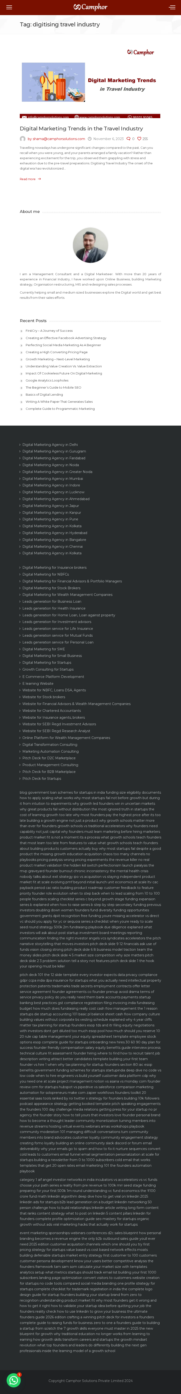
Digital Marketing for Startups (46, 662)
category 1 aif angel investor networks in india (57, 1180)
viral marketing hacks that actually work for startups (95, 1224)
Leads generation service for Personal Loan (58, 642)
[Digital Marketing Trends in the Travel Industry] (90, 82)
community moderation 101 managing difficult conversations (70, 1132)
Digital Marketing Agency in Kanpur (51, 512)
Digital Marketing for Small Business (52, 656)
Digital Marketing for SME (43, 649)
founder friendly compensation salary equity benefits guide (82, 1048)
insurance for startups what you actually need (90, 980)
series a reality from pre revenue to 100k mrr (86, 1185)
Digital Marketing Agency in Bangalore (54, 540)
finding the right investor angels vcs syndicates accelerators (96, 938)
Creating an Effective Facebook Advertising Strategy (66, 338)
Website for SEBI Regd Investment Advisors (59, 724)
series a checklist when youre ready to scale (117, 921)
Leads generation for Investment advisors (56, 622)
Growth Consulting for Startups (48, 669)
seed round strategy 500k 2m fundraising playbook (61, 927)
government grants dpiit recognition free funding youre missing (72, 916)
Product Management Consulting (50, 765)
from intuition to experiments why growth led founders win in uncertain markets (89, 803)
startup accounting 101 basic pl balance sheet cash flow (85, 1014)
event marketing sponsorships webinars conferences (63, 1233)
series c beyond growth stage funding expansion (115, 899)
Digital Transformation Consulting (49, 745)
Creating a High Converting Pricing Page (57, 352)
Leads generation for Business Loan (51, 601)
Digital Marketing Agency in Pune (50, 519)
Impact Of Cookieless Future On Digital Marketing (64, 373)
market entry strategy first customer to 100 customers (111, 1255)
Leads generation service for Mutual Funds (57, 635)
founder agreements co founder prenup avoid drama (95, 992)
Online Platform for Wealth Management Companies (66, 738)
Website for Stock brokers (43, 697)
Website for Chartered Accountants (51, 711)
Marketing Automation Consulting (50, 751)
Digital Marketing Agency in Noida (50, 465)
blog (23, 792)
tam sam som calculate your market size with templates (100, 1267)
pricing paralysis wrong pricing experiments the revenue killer (87, 860)
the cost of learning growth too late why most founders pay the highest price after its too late (90, 815)
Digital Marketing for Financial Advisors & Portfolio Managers (72, 581)
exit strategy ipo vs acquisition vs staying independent (96, 877)
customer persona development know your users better (66, 1261)
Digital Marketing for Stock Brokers (51, 588)
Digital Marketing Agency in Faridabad (53, 458)
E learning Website (37, 683)
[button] (14, 1380)
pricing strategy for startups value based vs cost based (64, 1250)
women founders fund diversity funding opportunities (105, 910)
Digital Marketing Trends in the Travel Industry (81, 128)
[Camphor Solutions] (90, 9)
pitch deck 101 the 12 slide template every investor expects (68, 975)
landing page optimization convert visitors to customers (85, 1278)
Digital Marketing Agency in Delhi (50, 445)
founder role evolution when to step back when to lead (77, 893)
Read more (28, 179)
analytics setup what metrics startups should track (61, 1272)
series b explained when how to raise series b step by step (67, 905)
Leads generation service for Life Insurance (57, 628)
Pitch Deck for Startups (41, 778)
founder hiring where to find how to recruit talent (113, 1053)
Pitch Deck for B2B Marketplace (49, 772)
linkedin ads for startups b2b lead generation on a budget (67, 1202)
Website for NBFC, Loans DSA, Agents (54, 690)
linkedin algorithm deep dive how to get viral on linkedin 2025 (98, 1196)
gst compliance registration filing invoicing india (97, 1003)
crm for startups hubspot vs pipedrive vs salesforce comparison (83, 1087)
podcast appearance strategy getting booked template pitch (70, 1104)
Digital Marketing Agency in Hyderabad (54, 533)
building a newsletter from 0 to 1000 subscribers (74, 1160)
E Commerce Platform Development (53, 677)
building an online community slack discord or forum (99, 1143)
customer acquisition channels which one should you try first (100, 1244)
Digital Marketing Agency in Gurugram (54, 451)
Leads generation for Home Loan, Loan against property (68, 615)
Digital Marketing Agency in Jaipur (50, 506)
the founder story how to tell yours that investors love (77, 1115)
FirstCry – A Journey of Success (49, 330)
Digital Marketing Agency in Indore (51, 485)
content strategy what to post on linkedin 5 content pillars (84, 1213)
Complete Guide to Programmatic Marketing (60, 409)
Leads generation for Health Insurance (54, 608)
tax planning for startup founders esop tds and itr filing (76, 1025)
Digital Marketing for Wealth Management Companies (67, 595)
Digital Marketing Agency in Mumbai (52, 479)
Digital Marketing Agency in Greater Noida (57, 472)
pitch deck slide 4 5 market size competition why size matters (93, 955)
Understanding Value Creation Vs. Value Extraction (64, 366)
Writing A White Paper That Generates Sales (59, 401)
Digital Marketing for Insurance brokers (54, 567)
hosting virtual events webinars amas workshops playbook (96, 1126)
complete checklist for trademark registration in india (77, 1289)
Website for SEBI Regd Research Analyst (56, 731)
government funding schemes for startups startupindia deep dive (88, 1070)
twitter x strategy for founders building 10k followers (116, 1098)
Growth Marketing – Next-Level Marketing (58, 359)
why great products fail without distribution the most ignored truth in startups (84, 809)
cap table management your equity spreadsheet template (80, 1036)
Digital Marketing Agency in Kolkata (52, 526)
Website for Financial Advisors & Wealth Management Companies (76, 704)
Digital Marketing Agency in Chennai (52, 546)
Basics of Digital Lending (44, 394)
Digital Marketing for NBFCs (45, 574)
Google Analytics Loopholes (47, 380)
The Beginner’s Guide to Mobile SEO (53, 387)
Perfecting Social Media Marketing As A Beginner (63, 345)
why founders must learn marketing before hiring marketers (110, 832)
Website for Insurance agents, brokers (53, 717)
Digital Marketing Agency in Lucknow (53, 492)
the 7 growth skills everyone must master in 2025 (97, 1328)
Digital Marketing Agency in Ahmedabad (56, 499)
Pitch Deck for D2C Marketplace (49, 758)
